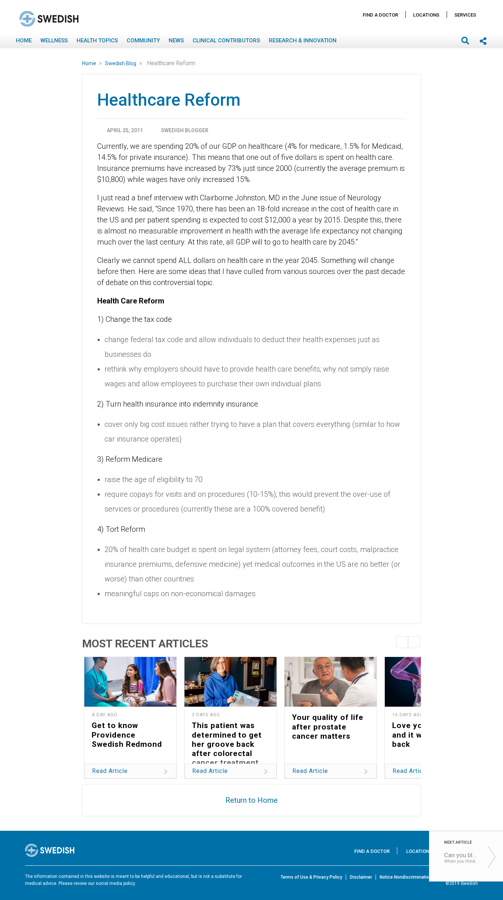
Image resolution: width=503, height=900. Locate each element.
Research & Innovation (303, 40)
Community (143, 40)
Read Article (110, 770)
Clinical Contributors (226, 40)
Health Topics (97, 40)
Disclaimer (361, 877)
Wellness (54, 40)
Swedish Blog (121, 63)
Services (465, 15)
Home (24, 40)
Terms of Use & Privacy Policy (311, 877)
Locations (426, 15)
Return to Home (251, 800)
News (176, 40)
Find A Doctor (380, 15)
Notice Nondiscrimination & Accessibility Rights (429, 877)
